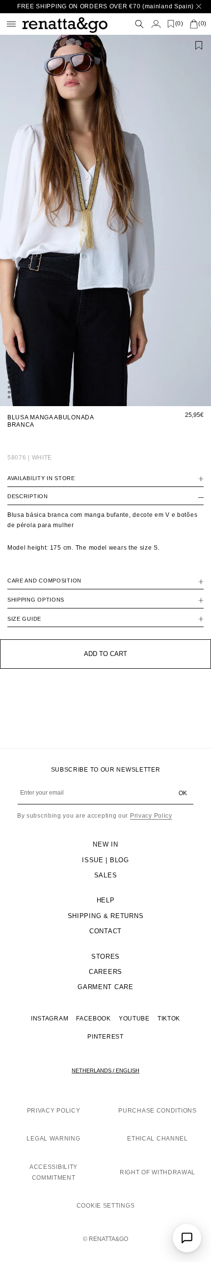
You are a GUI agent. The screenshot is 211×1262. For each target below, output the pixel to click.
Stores (105, 956)
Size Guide (24, 619)
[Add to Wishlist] (199, 46)
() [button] (179, 23)
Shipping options (35, 600)
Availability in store (41, 478)
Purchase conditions (157, 1110)
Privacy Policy (151, 815)
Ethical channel (157, 1138)
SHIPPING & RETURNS (106, 916)
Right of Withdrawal (157, 1172)
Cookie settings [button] (106, 1205)
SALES (105, 875)
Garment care (105, 987)
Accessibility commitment (53, 1172)
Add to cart (105, 653)
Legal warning (53, 1138)
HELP (106, 900)
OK (183, 793)
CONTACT (105, 931)
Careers (105, 971)
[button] (126, 24)
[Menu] (11, 24)
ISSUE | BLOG (105, 860)
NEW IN (105, 844)
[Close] (198, 6)
